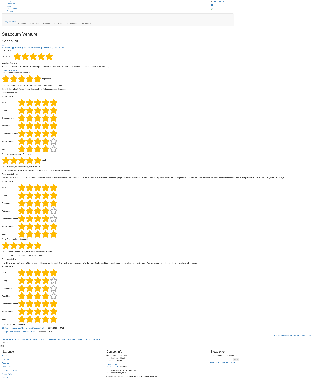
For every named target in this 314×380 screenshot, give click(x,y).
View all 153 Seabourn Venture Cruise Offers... (293, 335)
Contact (10, 11)
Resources (11, 3)
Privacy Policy (7, 374)
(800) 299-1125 (219, 1)
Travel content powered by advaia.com (224, 362)
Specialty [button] (59, 23)
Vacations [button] (35, 23)
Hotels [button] (47, 23)
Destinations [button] (73, 23)
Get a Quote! (12, 8)
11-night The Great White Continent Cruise (18, 331)
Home (9, 1)
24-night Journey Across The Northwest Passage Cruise (23, 328)
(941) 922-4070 (112, 364)
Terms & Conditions (9, 370)
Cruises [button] (23, 23)
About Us (10, 6)
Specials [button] (87, 23)
